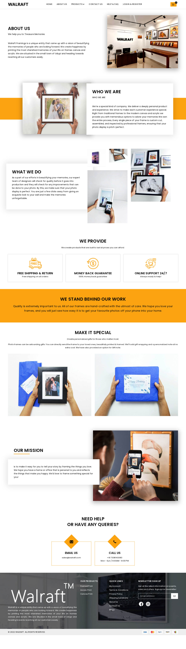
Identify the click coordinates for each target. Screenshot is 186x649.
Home (49, 4)
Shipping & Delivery (118, 597)
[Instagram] (148, 604)
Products (77, 4)
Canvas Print (86, 594)
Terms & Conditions (118, 590)
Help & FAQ (113, 4)
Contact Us (96, 4)
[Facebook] (141, 604)
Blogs (112, 609)
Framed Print (86, 586)
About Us (62, 4)
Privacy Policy (116, 594)
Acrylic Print (86, 590)
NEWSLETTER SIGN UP (149, 581)
